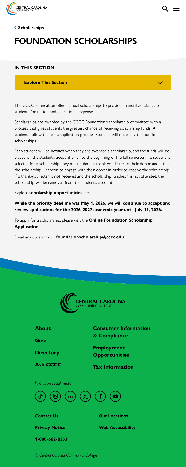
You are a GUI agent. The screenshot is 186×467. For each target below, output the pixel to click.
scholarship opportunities (55, 192)
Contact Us (46, 416)
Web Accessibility (117, 427)
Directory (47, 352)
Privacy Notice (50, 427)
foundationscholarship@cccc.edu (90, 237)
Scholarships (31, 27)
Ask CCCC (48, 364)
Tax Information (113, 367)
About (43, 328)
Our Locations (113, 416)
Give (40, 340)
